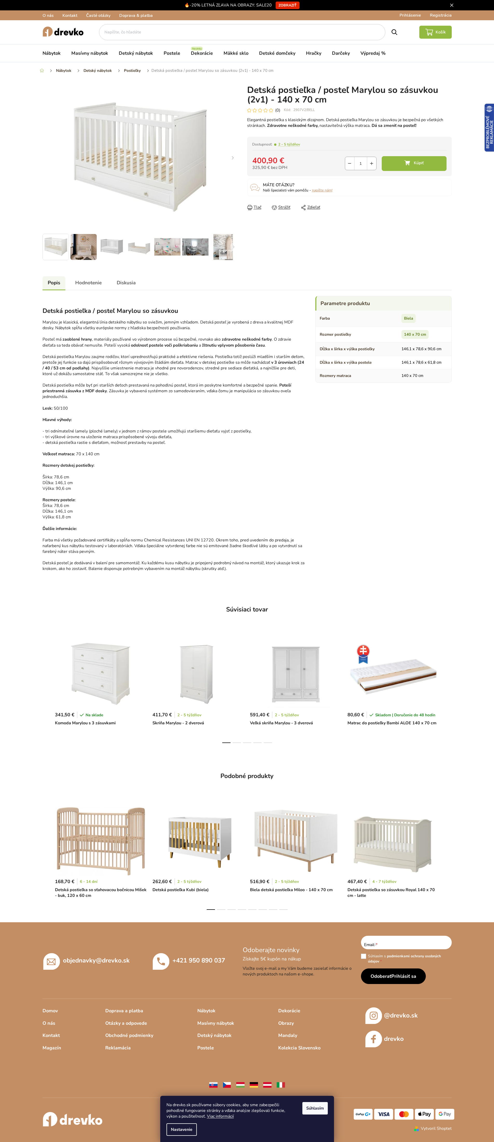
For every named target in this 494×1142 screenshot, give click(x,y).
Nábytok (206, 1011)
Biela (408, 318)
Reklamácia (118, 1048)
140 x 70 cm (415, 334)
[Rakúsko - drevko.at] (267, 1085)
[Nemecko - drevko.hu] (254, 1085)
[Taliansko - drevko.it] (281, 1085)
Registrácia (441, 15)
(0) (277, 110)
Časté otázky (98, 15)
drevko (394, 1039)
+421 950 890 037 (198, 960)
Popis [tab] (54, 282)
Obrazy (286, 1023)
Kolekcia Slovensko (299, 1048)
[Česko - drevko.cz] (227, 1085)
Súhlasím (315, 1108)
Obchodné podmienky (129, 1035)
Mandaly (287, 1035)
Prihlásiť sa (403, 976)
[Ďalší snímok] (233, 158)
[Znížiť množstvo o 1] (349, 163)
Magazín (52, 1048)
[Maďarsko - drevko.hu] (240, 1085)
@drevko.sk (401, 1015)
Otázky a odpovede (126, 1023)
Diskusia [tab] (126, 282)
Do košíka (414, 163)
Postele (205, 1048)
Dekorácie (289, 1011)
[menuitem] (51, 53)
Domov (50, 1011)
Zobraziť (288, 5)
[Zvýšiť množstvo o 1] (371, 163)
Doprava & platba (136, 15)
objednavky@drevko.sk (96, 960)
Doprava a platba (124, 1011)
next (447, 690)
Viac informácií (220, 1116)
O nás (48, 15)
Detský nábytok (214, 1035)
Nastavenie (181, 1129)
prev (47, 690)
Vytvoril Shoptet (436, 1128)
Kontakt (69, 15)
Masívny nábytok (215, 1023)
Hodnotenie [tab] (88, 282)
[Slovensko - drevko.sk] (213, 1085)
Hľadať (394, 32)
